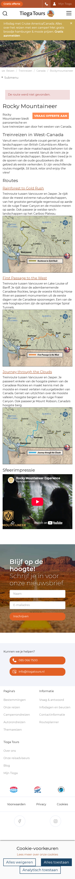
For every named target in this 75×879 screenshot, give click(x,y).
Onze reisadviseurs (16, 758)
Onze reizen (11, 707)
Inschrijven (21, 616)
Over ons (9, 750)
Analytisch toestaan (40, 870)
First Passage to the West (25, 278)
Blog (6, 765)
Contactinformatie (52, 714)
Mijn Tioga (10, 773)
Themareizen (12, 729)
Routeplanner (49, 722)
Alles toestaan (56, 862)
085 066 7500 (28, 660)
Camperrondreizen (16, 714)
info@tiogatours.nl (31, 671)
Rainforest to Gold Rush (23, 188)
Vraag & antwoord (51, 700)
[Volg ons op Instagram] (55, 821)
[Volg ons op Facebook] (19, 821)
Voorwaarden (16, 804)
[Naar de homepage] (37, 13)
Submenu (11, 77)
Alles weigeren (19, 862)
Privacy (41, 804)
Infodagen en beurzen (54, 707)
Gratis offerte (11, 3)
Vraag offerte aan (50, 116)
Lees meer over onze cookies (37, 854)
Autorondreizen (14, 722)
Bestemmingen (14, 700)
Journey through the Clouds (27, 372)
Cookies (62, 804)
